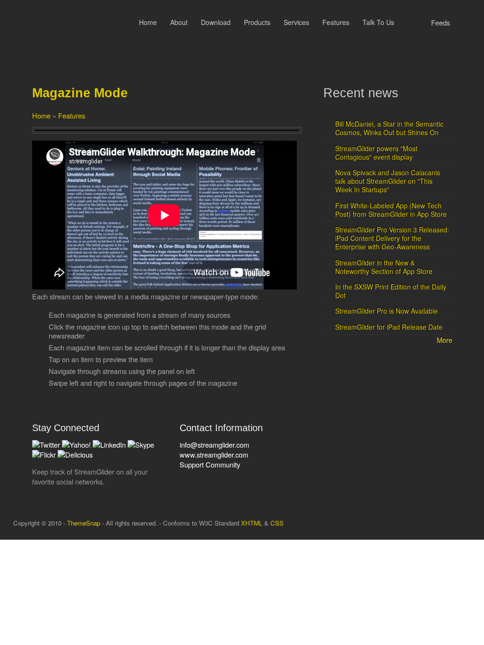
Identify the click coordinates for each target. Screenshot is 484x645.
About (179, 22)
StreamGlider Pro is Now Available (386, 310)
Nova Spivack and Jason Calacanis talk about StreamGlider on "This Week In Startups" (387, 181)
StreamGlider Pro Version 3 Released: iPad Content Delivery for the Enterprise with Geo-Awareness (392, 238)
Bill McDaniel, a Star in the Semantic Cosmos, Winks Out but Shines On (389, 128)
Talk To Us (378, 22)
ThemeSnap (83, 522)
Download (216, 22)
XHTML (251, 522)
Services (296, 22)
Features (335, 22)
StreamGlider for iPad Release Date (388, 326)
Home (148, 22)
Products (257, 22)
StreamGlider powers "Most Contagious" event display (376, 152)
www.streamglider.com (214, 454)
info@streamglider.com (214, 445)
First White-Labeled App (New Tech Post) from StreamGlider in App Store (391, 210)
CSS (277, 522)
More (444, 340)
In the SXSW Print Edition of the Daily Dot (390, 291)
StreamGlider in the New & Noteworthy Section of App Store (383, 267)
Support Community (210, 464)
